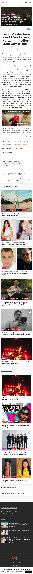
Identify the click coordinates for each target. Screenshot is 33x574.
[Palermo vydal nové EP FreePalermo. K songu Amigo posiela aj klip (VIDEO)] (16, 201)
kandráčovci (18, 161)
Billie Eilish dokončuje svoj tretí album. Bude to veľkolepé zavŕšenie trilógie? (16, 362)
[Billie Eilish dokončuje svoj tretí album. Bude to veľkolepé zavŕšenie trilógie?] (16, 349)
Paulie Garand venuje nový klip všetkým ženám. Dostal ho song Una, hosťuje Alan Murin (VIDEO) (16, 333)
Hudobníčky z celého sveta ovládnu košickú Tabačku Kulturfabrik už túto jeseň (14, 481)
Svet (8, 298)
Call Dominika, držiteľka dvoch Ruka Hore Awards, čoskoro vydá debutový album (14, 243)
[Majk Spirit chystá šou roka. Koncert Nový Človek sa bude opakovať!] (16, 413)
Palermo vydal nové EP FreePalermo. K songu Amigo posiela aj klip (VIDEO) (15, 214)
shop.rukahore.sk (7, 138)
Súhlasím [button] (28, 571)
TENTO (11, 61)
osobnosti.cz (16, 144)
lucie (13, 163)
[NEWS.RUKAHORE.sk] (6, 2)
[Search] (30, 2)
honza (10, 161)
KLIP (4, 14)
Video (24, 210)
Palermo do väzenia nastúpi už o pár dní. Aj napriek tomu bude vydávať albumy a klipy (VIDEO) (14, 273)
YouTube (9, 144)
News (13, 14)
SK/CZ (8, 14)
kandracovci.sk (25, 144)
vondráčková (7, 166)
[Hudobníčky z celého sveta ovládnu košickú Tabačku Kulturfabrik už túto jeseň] (16, 468)
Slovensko (24, 421)
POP (22, 298)
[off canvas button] (26, 2)
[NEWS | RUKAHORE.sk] (16, 558)
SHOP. (13, 562)
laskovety (6, 163)
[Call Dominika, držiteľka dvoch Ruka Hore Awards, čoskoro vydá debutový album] (16, 230)
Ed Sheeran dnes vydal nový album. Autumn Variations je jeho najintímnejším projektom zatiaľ (15, 304)
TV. (16, 562)
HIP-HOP (19, 210)
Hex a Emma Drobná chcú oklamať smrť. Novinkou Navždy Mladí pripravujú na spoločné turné (16, 453)
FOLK (17, 298)
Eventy (10, 421)
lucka (19, 163)
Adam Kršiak (7, 24)
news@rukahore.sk (12, 511)
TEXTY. (20, 562)
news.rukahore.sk (13, 514)
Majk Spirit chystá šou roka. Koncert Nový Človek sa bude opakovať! (16, 426)
